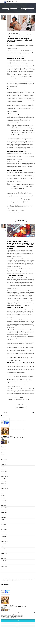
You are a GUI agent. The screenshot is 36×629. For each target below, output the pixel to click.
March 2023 (3, 483)
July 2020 (2, 519)
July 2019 (2, 546)
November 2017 (3, 560)
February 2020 (3, 529)
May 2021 (2, 498)
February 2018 (3, 555)
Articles (13, 33)
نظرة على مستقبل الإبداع (24, 399)
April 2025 (3, 454)
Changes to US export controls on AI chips (17, 437)
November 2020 (3, 510)
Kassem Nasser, (23, 352)
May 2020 (2, 522)
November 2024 (3, 464)
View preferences (18, 625)
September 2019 (3, 541)
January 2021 (3, 505)
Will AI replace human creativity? (18, 241)
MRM (12, 336)
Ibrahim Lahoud (9, 329)
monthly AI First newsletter (21, 210)
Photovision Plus (21, 321)
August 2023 (3, 478)
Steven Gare (21, 343)
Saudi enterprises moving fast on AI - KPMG (18, 420)
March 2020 (3, 526)
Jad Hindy (8, 336)
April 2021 (2, 500)
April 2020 (3, 524)
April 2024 (3, 466)
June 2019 (2, 548)
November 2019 (3, 536)
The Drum (21, 253)
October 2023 (3, 473)
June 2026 (2, 449)
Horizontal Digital (21, 357)
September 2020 (3, 514)
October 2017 (3, 563)
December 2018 (3, 551)
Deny (18, 623)
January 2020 (3, 531)
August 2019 (3, 543)
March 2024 (3, 469)
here (13, 312)
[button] (34, 612)
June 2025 (2, 452)
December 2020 (3, 507)
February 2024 (3, 471)
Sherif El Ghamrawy (13, 321)
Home (2, 6)
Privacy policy (18, 627)
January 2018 (3, 558)
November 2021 (3, 493)
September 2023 (3, 476)
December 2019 (3, 534)
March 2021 (3, 502)
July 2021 (2, 495)
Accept (18, 620)
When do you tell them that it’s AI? (19, 35)
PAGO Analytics (18, 325)
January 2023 (3, 485)
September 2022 (3, 488)
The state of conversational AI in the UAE (17, 429)
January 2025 (3, 461)
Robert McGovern (14, 357)
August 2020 (3, 517)
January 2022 (3, 490)
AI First (8, 33)
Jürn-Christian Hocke (24, 377)
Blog (17, 33)
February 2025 (3, 459)
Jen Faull (29, 253)
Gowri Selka (27, 369)
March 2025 (3, 457)
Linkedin (14, 239)
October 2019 (3, 539)
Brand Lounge (15, 329)
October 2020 (3, 512)
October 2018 (3, 553)
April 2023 (2, 481)
